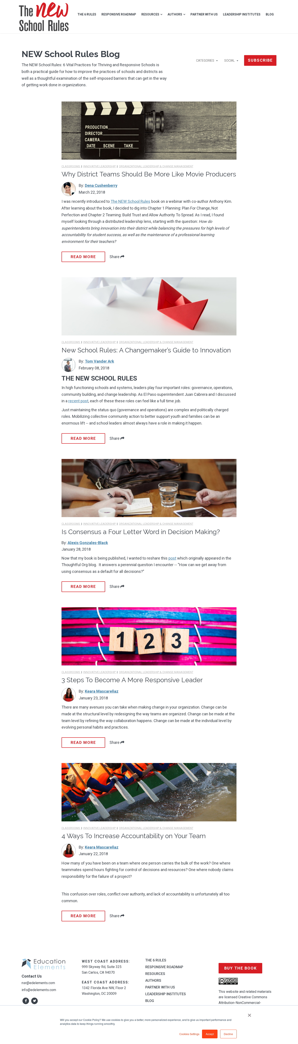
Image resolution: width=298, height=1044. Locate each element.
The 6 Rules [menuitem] (86, 14)
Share (115, 256)
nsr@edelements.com (38, 983)
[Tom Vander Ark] (69, 365)
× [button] (249, 1014)
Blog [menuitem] (270, 14)
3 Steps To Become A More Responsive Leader (132, 680)
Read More (83, 256)
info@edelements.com (39, 990)
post (172, 558)
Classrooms (71, 166)
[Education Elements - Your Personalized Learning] (44, 16)
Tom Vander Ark (99, 361)
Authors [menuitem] (175, 14)
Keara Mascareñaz (101, 691)
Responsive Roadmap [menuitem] (118, 14)
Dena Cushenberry (101, 185)
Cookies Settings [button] (189, 1034)
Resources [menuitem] (150, 14)
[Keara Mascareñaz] (69, 695)
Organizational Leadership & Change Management (156, 166)
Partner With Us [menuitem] (204, 14)
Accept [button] (210, 1034)
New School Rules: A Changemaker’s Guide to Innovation (146, 350)
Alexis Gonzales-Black (88, 542)
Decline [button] (228, 1034)
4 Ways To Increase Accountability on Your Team (134, 836)
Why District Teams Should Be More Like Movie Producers (149, 174)
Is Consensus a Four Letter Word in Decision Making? (141, 532)
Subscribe (260, 60)
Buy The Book (240, 968)
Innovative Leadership (99, 166)
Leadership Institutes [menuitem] (241, 14)
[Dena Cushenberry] (69, 189)
